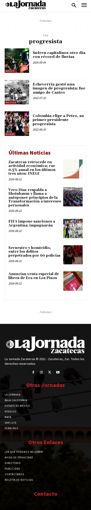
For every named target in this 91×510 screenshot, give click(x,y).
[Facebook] (33, 372)
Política (11, 102)
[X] (49, 372)
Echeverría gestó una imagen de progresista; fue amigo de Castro (59, 88)
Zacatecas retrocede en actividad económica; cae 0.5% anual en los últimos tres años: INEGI (32, 168)
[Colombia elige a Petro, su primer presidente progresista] (17, 123)
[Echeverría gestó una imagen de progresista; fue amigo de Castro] (17, 92)
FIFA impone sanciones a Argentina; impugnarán (31, 223)
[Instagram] (41, 372)
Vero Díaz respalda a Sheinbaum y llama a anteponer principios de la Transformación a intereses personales (34, 198)
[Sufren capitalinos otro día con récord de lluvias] (17, 60)
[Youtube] (58, 372)
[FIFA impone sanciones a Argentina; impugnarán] (73, 228)
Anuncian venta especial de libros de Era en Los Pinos (33, 276)
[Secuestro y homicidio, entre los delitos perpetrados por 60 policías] (73, 255)
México (10, 71)
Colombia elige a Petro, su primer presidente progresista (58, 119)
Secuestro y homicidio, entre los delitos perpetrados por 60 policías (34, 252)
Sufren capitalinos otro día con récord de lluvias (59, 54)
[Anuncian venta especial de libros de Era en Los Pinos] (73, 281)
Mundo (10, 134)
